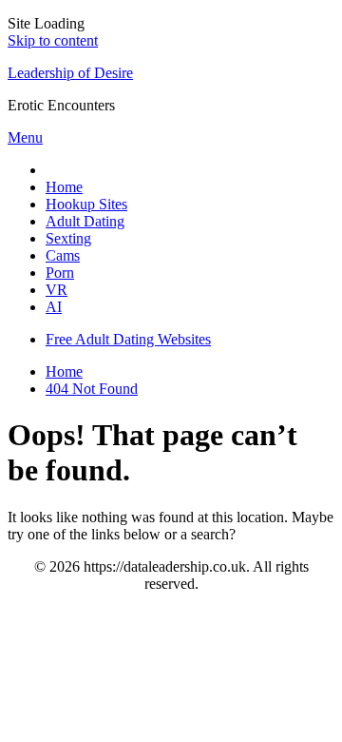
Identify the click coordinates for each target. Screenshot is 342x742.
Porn (60, 272)
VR (56, 290)
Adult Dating (85, 221)
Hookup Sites (86, 204)
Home (64, 187)
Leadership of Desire (70, 73)
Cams (63, 255)
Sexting (68, 238)
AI (54, 307)
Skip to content (53, 40)
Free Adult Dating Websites (128, 339)
